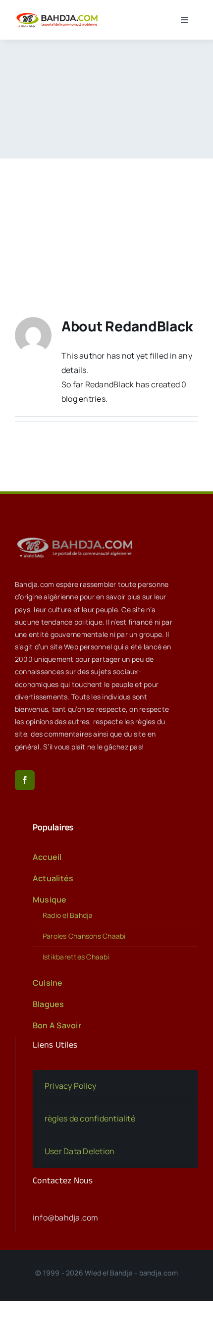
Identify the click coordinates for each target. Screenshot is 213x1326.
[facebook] (25, 780)
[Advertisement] (106, 222)
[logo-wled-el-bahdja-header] (58, 13)
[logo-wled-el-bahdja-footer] (77, 537)
